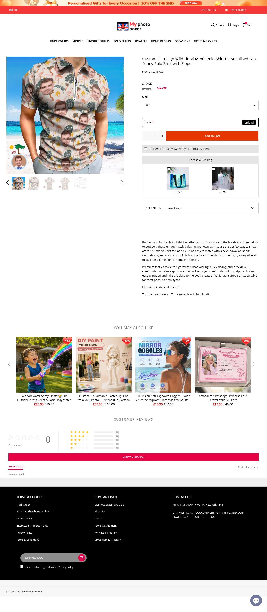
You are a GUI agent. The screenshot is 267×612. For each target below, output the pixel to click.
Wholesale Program (105, 532)
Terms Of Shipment (105, 525)
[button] (15, 114)
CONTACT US (208, 10)
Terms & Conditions (27, 539)
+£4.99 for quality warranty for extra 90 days (179, 149)
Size (145, 97)
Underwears (59, 41)
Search (98, 518)
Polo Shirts (122, 41)
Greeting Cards (205, 41)
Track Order (238, 10)
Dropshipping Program (107, 539)
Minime (78, 41)
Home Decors (161, 41)
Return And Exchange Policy (32, 511)
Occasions (182, 41)
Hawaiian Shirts (98, 41)
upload (249, 122)
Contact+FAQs (24, 518)
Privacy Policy (24, 532)
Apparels (140, 41)
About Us (99, 511)
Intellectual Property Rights (32, 525)
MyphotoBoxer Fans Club (109, 504)
